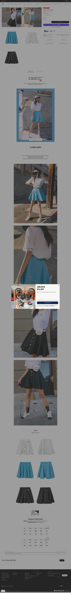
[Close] (58, 285)
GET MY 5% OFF (47, 302)
